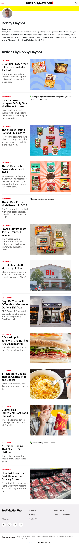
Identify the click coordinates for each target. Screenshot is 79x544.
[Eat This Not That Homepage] (39, 3)
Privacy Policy (59, 510)
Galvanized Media (31, 536)
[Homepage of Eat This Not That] (12, 511)
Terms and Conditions (62, 515)
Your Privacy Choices (41, 542)
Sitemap (32, 515)
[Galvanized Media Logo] (8, 537)
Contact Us (33, 519)
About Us (32, 510)
